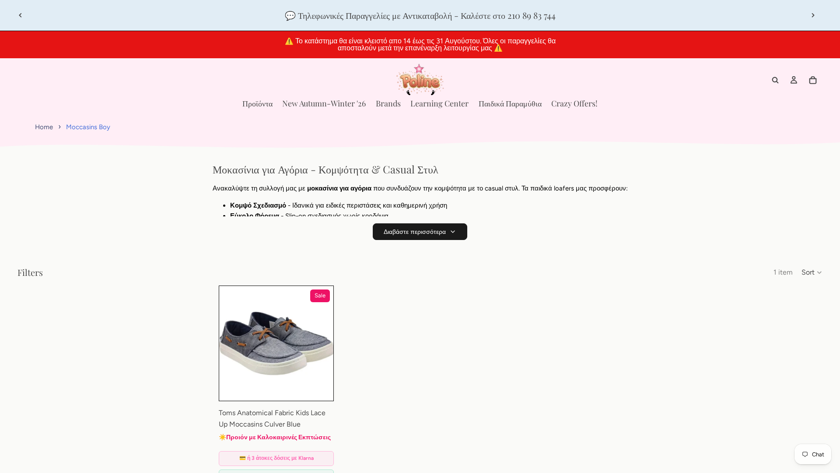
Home (44, 127)
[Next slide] (812, 15)
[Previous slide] (20, 15)
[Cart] (812, 80)
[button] (812, 272)
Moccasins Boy (88, 127)
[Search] (775, 80)
